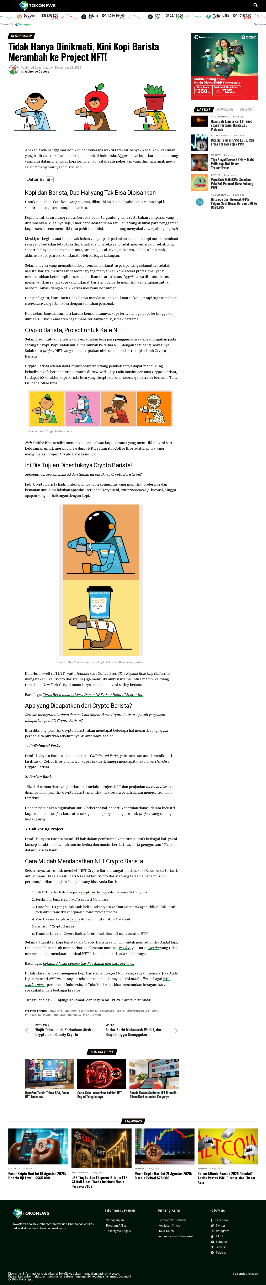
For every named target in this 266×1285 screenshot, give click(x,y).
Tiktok (219, 1236)
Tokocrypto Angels (118, 1231)
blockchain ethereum (82, 1011)
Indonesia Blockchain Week (176, 1236)
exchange (99, 892)
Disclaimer (260, 24)
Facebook (221, 1220)
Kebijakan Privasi (170, 1225)
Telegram (221, 1252)
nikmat (60, 1015)
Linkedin (221, 1247)
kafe (121, 1011)
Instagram (222, 1231)
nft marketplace (39, 1015)
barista (56, 1011)
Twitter (220, 1225)
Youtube (221, 1241)
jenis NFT (107, 1011)
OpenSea (75, 1015)
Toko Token (166, 1231)
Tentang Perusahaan (172, 1220)
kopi (156, 1011)
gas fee (124, 947)
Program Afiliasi (116, 1225)
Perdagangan (115, 1220)
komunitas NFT (138, 1011)
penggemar (93, 1015)
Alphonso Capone (37, 71)
